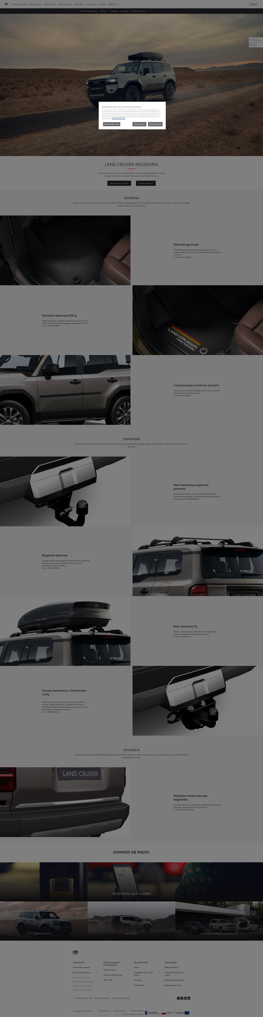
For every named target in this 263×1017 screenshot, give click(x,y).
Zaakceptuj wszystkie (155, 124)
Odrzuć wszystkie (139, 124)
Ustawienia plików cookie (111, 124)
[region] (132, 115)
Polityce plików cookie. (119, 118)
